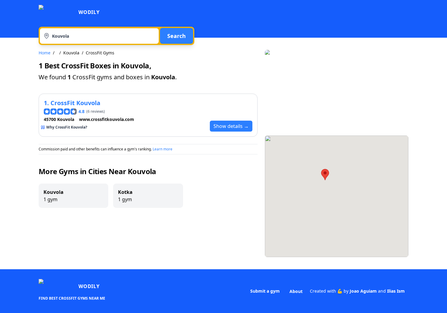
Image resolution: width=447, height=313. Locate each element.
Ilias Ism (396, 291)
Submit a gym (265, 291)
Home (44, 53)
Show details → (231, 126)
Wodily (89, 12)
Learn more (162, 149)
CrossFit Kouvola (75, 103)
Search (176, 36)
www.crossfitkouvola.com (106, 119)
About (296, 291)
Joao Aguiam (363, 291)
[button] (325, 174)
